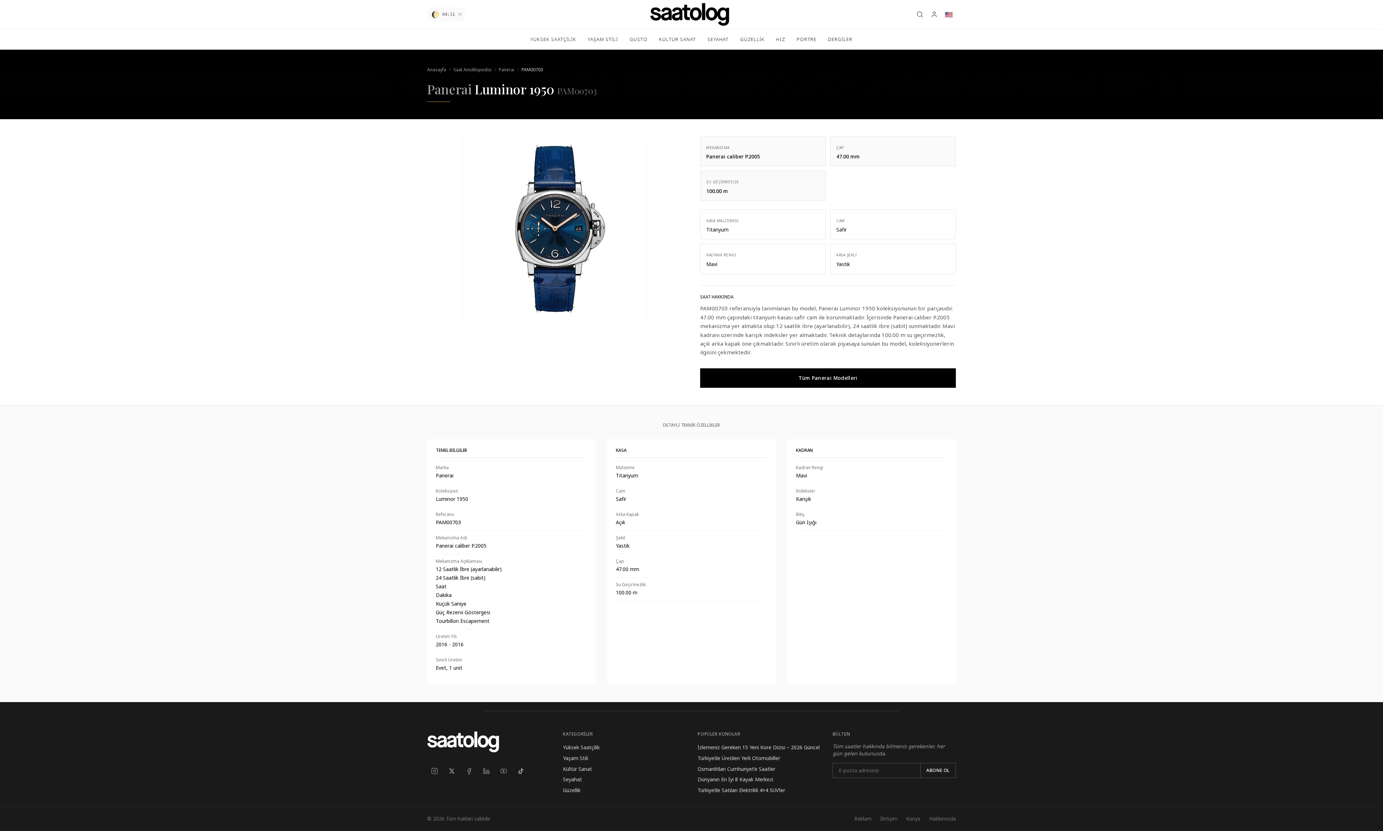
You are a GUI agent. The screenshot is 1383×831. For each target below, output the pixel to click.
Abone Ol (938, 770)
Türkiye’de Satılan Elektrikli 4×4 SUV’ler (741, 790)
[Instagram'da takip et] (434, 771)
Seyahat (572, 779)
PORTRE (806, 39)
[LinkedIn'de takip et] (486, 771)
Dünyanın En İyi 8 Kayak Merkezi (735, 779)
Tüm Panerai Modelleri (827, 377)
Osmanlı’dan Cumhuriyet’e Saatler (736, 768)
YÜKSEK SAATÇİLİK (553, 39)
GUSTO (639, 39)
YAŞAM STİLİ (603, 39)
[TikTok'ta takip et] (521, 771)
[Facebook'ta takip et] (469, 771)
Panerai (506, 70)
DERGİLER (840, 39)
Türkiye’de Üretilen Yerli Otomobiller (739, 758)
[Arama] (920, 14)
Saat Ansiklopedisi (472, 70)
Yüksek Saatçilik (581, 747)
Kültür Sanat (577, 768)
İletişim (889, 818)
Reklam (863, 818)
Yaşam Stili (575, 758)
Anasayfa (436, 70)
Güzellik (572, 790)
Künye (913, 818)
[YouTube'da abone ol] (503, 771)
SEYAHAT (718, 39)
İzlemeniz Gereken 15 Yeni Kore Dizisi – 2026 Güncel (759, 747)
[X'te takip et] (451, 771)
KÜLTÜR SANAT (677, 39)
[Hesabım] (934, 14)
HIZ (780, 39)
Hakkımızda (942, 818)
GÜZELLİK (752, 39)
